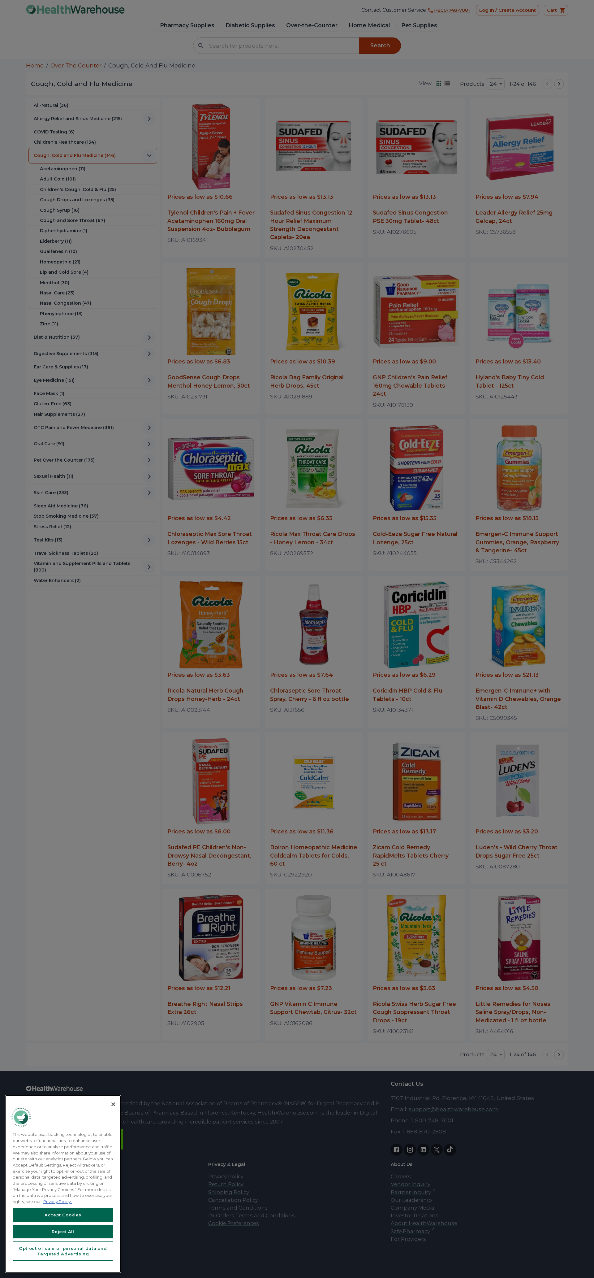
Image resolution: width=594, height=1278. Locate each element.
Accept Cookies (63, 1214)
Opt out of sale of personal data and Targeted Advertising (63, 1251)
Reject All (63, 1231)
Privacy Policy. (57, 1201)
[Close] (113, 1104)
